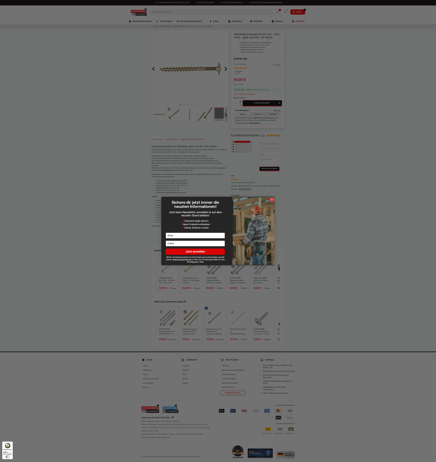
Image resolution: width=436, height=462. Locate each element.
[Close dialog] (272, 200)
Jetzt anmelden (195, 251)
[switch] (7, 456)
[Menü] (11, 443)
